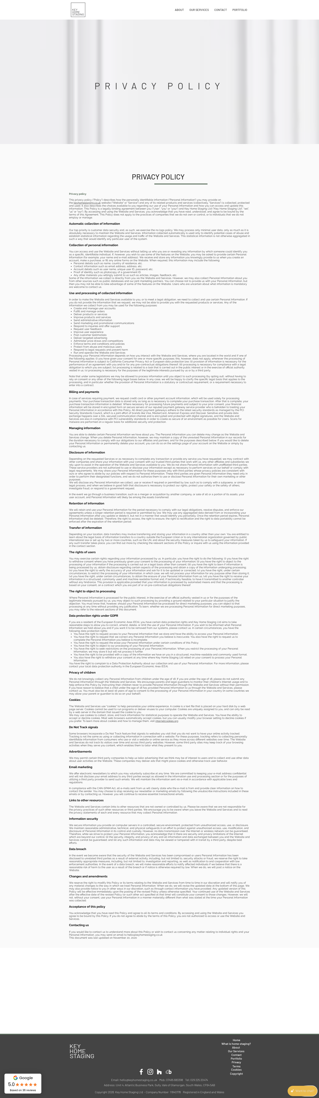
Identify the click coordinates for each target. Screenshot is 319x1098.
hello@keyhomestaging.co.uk (144, 934)
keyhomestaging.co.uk (87, 202)
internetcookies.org (166, 721)
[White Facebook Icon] (141, 1072)
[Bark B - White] (168, 1072)
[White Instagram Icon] (150, 1072)
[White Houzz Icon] (159, 1072)
